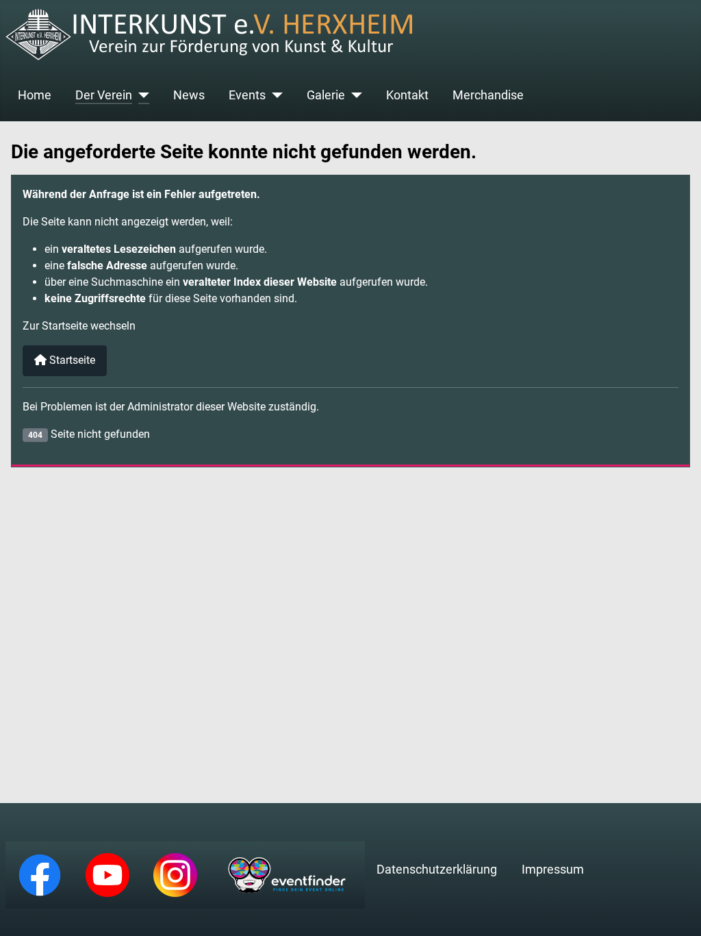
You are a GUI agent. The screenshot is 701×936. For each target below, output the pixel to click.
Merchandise (488, 95)
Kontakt (407, 95)
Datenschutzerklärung (437, 869)
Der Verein (103, 95)
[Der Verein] (140, 95)
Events (247, 95)
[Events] (274, 95)
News (189, 95)
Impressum (553, 869)
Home (34, 95)
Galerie (326, 95)
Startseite (71, 360)
